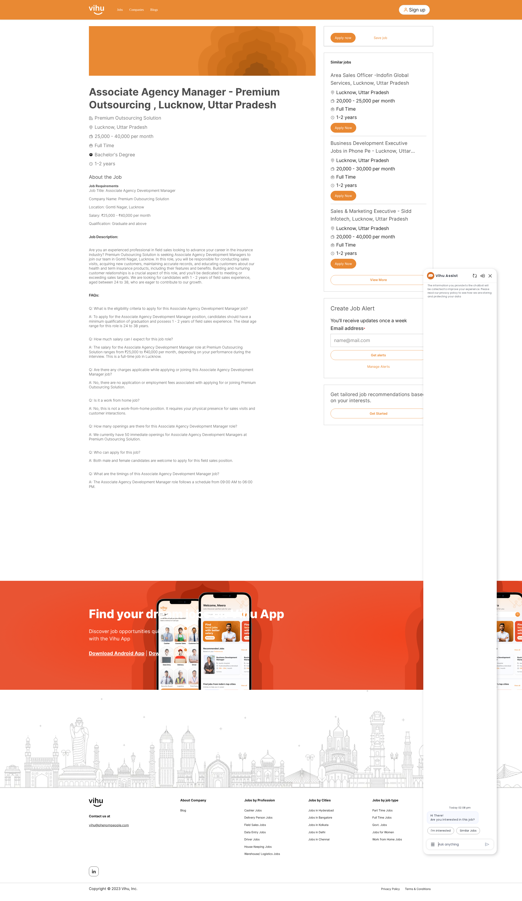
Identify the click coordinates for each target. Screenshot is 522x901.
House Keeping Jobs (258, 846)
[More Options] (432, 844)
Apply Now (343, 128)
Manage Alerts (378, 366)
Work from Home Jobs (387, 839)
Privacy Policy (390, 889)
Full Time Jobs (382, 817)
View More (378, 280)
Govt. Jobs (379, 825)
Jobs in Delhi (316, 832)
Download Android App (116, 653)
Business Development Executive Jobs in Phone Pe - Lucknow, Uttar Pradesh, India (371, 147)
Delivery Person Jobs (258, 817)
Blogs (154, 9)
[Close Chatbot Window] (490, 276)
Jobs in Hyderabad (321, 810)
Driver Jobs (252, 839)
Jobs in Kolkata (318, 825)
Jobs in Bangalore (320, 817)
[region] (460, 560)
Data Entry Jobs (255, 832)
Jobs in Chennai (319, 839)
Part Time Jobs (382, 810)
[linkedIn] (94, 871)
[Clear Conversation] (475, 275)
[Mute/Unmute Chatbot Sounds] (483, 276)
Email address (347, 328)
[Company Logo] (96, 9)
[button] (414, 10)
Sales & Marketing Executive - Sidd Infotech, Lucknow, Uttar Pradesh (371, 215)
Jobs (120, 9)
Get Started (378, 413)
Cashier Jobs (253, 810)
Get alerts (378, 355)
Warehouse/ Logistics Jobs (262, 853)
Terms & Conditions (418, 889)
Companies (136, 9)
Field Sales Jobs (255, 825)
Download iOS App (171, 653)
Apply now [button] (343, 38)
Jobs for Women (383, 832)
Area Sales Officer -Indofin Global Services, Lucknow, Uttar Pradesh (370, 79)
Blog (183, 810)
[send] (487, 844)
